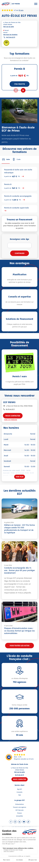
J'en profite (19, 84)
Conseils (19, 792)
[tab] (6, 159)
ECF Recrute (20, 810)
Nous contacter (12, 416)
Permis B (12, 186)
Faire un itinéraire (10, 420)
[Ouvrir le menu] (35, 4)
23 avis (21, 10)
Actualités (19, 816)
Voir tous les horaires (10, 34)
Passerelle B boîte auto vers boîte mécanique (18, 173)
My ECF (19, 789)
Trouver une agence (19, 807)
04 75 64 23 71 (10, 37)
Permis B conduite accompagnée (18, 198)
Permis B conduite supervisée (16, 208)
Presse (19, 813)
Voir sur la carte (8, 26)
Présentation (19, 804)
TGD (19, 795)
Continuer (19, 253)
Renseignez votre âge (19, 239)
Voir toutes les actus (19, 645)
